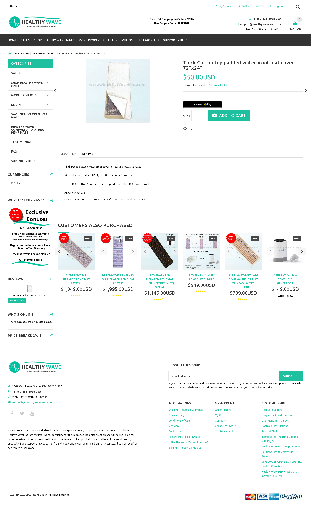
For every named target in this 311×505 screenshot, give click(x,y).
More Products (22, 53)
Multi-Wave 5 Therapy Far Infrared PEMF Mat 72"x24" (118, 279)
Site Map (173, 425)
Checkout (265, 6)
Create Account (224, 431)
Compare (220, 420)
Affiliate (246, 6)
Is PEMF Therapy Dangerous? (185, 447)
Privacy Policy (176, 415)
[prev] (55, 90)
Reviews (87, 153)
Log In (283, 6)
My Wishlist (222, 415)
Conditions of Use (179, 420)
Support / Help (270, 431)
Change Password (225, 425)
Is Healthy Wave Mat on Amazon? (188, 442)
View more (16, 300)
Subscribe (291, 376)
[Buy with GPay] (202, 104)
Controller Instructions (275, 425)
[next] (306, 90)
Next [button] (302, 251)
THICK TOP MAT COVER (43, 53)
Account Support (272, 409)
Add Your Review (218, 85)
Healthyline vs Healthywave (184, 436)
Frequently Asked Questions (278, 415)
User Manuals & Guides (275, 420)
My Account (226, 6)
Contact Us (175, 431)
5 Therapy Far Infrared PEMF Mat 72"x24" (76, 279)
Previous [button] (59, 251)
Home (10, 53)
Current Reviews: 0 (194, 85)
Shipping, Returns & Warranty (185, 409)
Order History (223, 409)
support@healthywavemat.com (32, 402)
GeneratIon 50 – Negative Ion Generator (285, 279)
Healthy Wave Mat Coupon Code (281, 446)
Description (68, 153)
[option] (76, 271)
